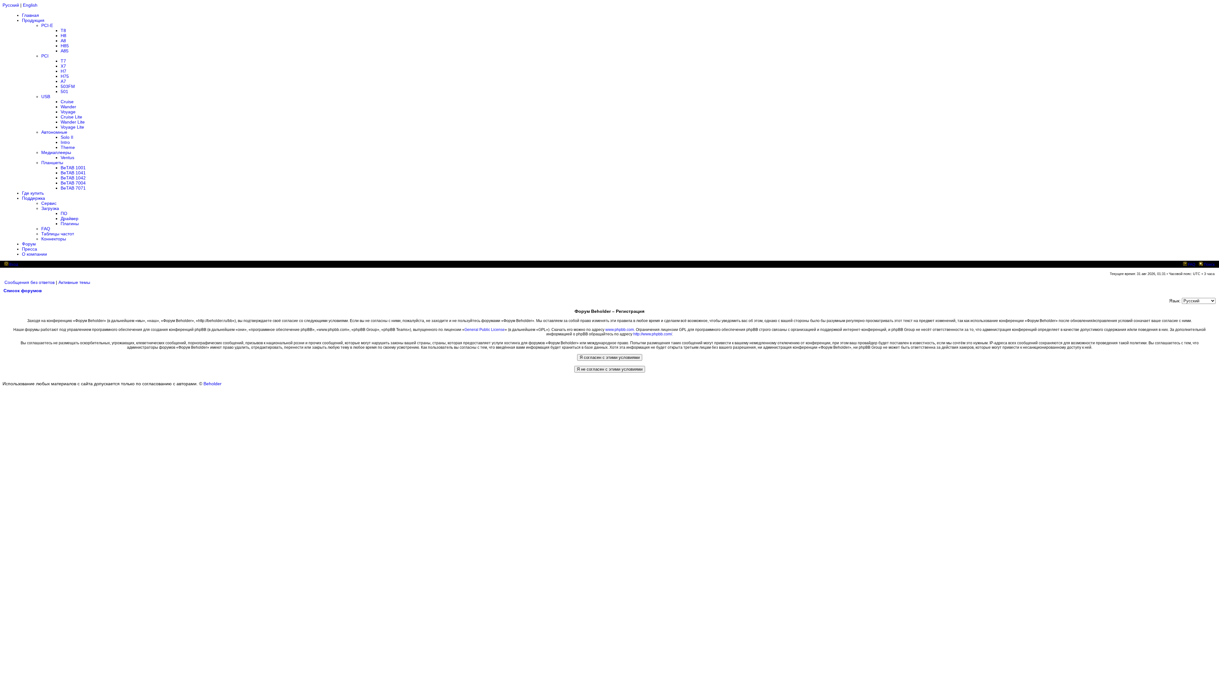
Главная (30, 15)
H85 (65, 45)
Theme (68, 147)
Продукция (33, 20)
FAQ (45, 228)
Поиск (1209, 264)
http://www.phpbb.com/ (652, 334)
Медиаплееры (56, 152)
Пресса (29, 249)
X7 (63, 66)
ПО (64, 213)
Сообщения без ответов (29, 282)
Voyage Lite (72, 127)
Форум (29, 243)
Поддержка (33, 198)
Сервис (49, 203)
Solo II (67, 137)
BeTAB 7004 (73, 182)
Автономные (54, 132)
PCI (45, 55)
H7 (63, 71)
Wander (68, 106)
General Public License (484, 329)
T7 (63, 61)
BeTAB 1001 (73, 167)
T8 (63, 30)
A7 (63, 81)
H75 (65, 76)
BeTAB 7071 (73, 188)
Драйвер (69, 218)
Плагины (70, 223)
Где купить (33, 193)
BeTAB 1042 (73, 177)
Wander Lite (73, 121)
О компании (34, 254)
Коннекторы (53, 238)
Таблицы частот (57, 233)
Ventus (67, 157)
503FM (68, 86)
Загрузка (50, 208)
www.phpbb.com (619, 329)
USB (45, 96)
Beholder (212, 383)
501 (64, 91)
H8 (63, 35)
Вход (13, 264)
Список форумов (22, 290)
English (30, 5)
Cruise (67, 101)
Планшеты (52, 162)
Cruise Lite (71, 116)
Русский (11, 5)
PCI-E (47, 25)
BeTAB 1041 (73, 172)
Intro (65, 142)
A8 (63, 40)
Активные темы (74, 282)
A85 (65, 50)
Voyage (68, 111)
